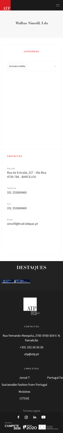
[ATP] (5, 5)
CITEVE (24, 398)
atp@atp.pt (31, 354)
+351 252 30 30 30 (31, 347)
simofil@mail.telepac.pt (22, 224)
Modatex (24, 392)
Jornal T (24, 378)
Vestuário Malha (17, 66)
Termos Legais (31, 411)
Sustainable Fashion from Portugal (24, 385)
